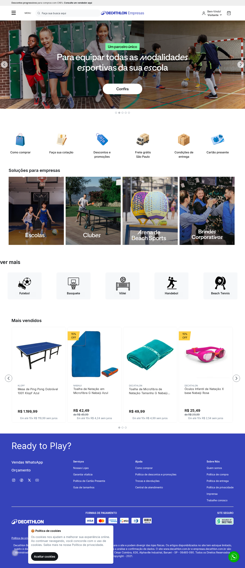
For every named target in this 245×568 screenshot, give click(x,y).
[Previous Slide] (4, 64)
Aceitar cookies (44, 556)
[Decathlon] (48, 521)
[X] (31, 480)
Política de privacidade (24, 538)
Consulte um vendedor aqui (78, 2)
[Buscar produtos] (39, 13)
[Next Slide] (240, 64)
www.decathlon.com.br (176, 548)
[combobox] (68, 13)
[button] (116, 113)
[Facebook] (23, 480)
